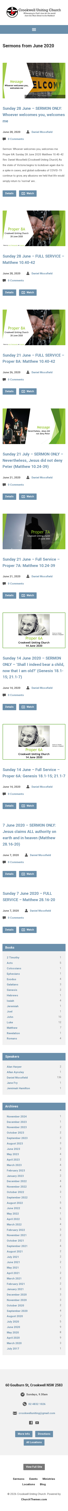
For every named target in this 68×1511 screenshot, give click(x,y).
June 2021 (13, 1262)
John (10, 1017)
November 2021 (17, 1235)
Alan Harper (14, 1066)
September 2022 (17, 1197)
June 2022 (13, 1208)
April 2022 (13, 1219)
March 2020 (14, 1343)
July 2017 (13, 1348)
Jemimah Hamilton (18, 1088)
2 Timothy (13, 957)
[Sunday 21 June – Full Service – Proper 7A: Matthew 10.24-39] (34, 546)
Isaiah (10, 1000)
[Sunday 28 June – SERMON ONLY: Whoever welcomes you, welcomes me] (34, 95)
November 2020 (17, 1300)
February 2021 (16, 1284)
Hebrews (12, 995)
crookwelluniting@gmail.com (37, 1413)
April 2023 (13, 1159)
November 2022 (17, 1186)
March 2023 (14, 1165)
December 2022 (17, 1181)
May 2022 (13, 1213)
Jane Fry (12, 1082)
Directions (44, 1433)
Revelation (13, 1033)
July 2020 (13, 1321)
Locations (28, 1484)
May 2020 (13, 1332)
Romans (12, 1038)
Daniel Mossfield (42, 132)
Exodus (11, 979)
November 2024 (17, 1116)
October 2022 (15, 1192)
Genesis (12, 990)
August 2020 (15, 1316)
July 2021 (13, 1257)
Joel (9, 1011)
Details (9, 193)
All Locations (34, 1442)
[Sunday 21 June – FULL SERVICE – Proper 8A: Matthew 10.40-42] (34, 342)
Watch (30, 193)
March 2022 (14, 1224)
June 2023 (13, 1149)
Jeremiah (12, 1006)
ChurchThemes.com (34, 1499)
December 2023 (17, 1122)
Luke (10, 1022)
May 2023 (13, 1154)
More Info (24, 1433)
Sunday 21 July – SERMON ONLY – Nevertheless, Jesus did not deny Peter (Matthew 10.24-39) (33, 460)
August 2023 (15, 1143)
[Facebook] (31, 1422)
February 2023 (16, 1170)
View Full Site (34, 1466)
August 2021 (15, 1251)
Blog (43, 1484)
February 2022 (16, 1230)
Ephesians (13, 973)
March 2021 (14, 1278)
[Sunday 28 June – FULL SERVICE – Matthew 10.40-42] (34, 243)
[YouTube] (37, 1422)
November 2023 (17, 1127)
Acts (10, 963)
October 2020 (15, 1305)
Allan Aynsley (15, 1072)
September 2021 (17, 1246)
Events (33, 1478)
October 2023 (15, 1132)
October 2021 (15, 1240)
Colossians (14, 968)
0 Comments (16, 139)
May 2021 (13, 1267)
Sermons (18, 1478)
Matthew (12, 1027)
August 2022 (15, 1203)
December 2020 (17, 1294)
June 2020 (13, 1327)
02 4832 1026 (37, 1404)
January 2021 (15, 1289)
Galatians (12, 984)
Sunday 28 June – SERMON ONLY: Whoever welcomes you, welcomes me (34, 114)
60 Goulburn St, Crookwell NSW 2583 (34, 1385)
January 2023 (15, 1176)
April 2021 (13, 1273)
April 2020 (13, 1337)
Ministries (49, 1478)
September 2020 (17, 1311)
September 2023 (17, 1138)
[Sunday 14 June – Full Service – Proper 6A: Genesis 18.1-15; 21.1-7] (34, 756)
